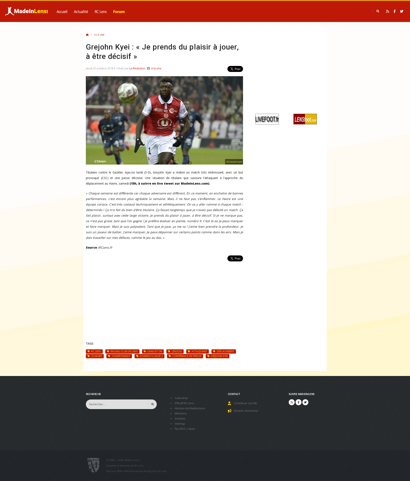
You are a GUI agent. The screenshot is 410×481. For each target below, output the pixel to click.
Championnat (120, 356)
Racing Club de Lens (124, 351)
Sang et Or (154, 351)
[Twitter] (402, 11)
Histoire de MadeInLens (190, 408)
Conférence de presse (186, 356)
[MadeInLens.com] (95, 465)
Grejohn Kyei (219, 356)
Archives (180, 418)
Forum (119, 11)
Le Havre (96, 356)
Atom (191, 429)
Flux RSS (180, 429)
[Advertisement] (164, 296)
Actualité (81, 11)
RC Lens (101, 11)
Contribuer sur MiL (245, 403)
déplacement (225, 351)
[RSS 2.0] (388, 11)
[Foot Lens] (305, 119)
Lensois (176, 351)
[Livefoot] (267, 119)
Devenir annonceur (246, 410)
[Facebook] (395, 11)
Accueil (62, 11)
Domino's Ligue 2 (151, 356)
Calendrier (181, 398)
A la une (99, 34)
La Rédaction (137, 68)
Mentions (181, 413)
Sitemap (180, 424)
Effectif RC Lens (184, 403)
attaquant (199, 351)
